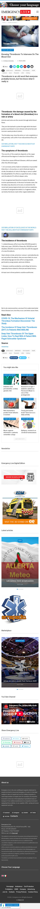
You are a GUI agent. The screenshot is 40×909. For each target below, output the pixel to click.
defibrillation (18, 70)
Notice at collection (6, 907)
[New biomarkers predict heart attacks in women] (11, 403)
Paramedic (16, 72)
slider (22, 72)
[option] (20, 662)
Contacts (12, 892)
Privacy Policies (21, 892)
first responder (26, 70)
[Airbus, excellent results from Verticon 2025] (20, 662)
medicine (4, 72)
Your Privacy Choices (12, 905)
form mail (15, 833)
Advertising (31, 889)
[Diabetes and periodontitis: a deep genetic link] (11, 379)
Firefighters (9, 889)
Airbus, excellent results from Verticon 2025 (20, 681)
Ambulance (18, 886)
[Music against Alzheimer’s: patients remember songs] (11, 423)
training (28, 72)
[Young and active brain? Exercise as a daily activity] (29, 403)
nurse (10, 72)
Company (23, 889)
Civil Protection (29, 886)
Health (33, 70)
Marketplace (20, 640)
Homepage (9, 886)
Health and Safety (7, 50)
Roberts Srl (21, 900)
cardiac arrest (9, 70)
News (30, 540)
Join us (4, 892)
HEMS (16, 889)
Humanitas (4, 346)
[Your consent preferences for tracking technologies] (3, 905)
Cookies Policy (33, 892)
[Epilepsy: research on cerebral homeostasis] (29, 423)
